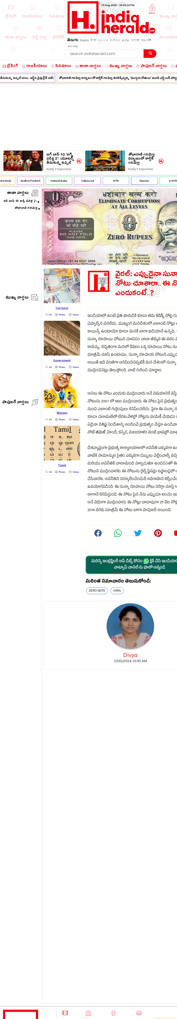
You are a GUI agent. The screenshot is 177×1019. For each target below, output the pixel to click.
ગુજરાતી (103, 40)
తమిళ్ (101, 433)
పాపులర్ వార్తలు (15, 402)
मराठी (135, 40)
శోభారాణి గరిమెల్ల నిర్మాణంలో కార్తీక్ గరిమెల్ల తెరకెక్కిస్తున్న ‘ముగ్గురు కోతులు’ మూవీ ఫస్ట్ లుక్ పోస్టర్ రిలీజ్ (141, 158)
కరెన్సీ (160, 316)
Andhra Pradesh (28, 180)
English (84, 40)
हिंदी (93, 40)
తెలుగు (72, 40)
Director (142, 180)
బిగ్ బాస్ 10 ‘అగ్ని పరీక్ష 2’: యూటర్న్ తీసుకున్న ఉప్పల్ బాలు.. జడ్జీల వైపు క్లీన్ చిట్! (60, 158)
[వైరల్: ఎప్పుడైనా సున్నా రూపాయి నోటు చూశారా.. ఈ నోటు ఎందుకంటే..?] (118, 536)
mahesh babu (56, 180)
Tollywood (85, 180)
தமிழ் (126, 40)
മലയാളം (73, 46)
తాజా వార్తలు (18, 193)
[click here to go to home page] (111, 32)
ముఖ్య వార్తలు (17, 298)
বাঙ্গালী (146, 40)
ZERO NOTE (97, 590)
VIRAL (117, 590)
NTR (113, 180)
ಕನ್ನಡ (115, 40)
